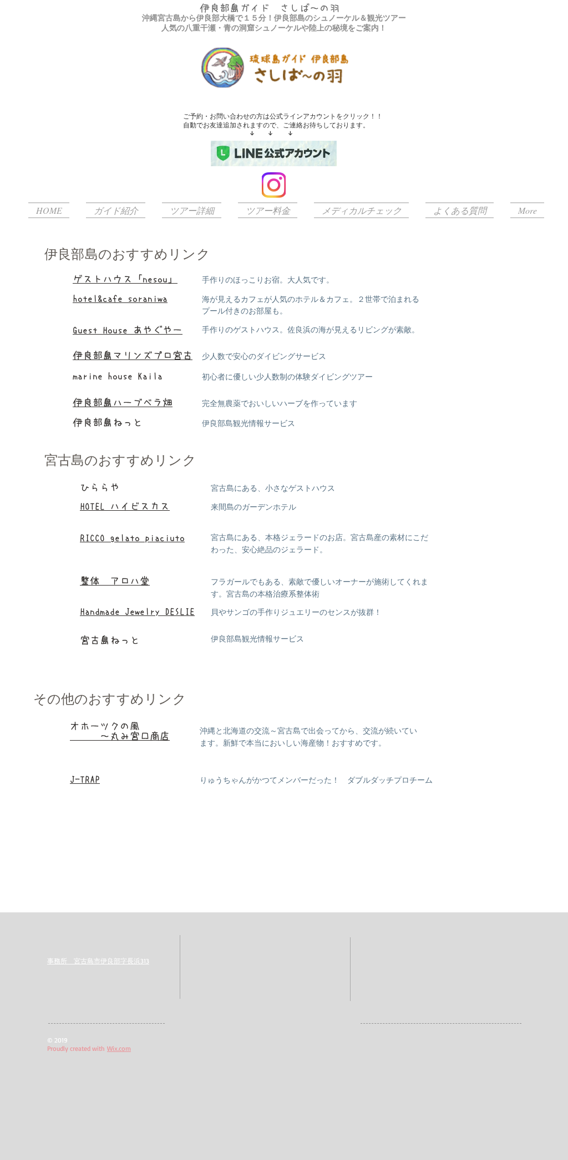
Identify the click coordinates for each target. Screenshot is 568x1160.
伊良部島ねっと (108, 423)
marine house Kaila (118, 376)
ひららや (100, 487)
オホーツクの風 (105, 726)
